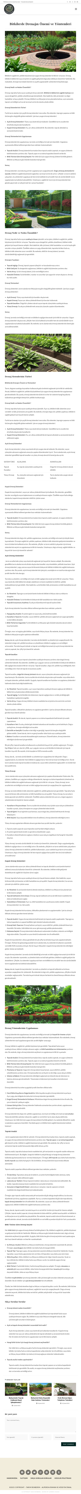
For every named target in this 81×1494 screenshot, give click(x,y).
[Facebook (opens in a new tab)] (70, 2)
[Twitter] (28, 1472)
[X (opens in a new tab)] (67, 2)
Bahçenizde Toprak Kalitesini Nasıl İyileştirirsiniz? (16, 1400)
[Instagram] (40, 1472)
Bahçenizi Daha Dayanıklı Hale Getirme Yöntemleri (40, 1399)
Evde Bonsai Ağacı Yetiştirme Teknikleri (64, 1399)
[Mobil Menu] (76, 9)
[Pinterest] (46, 1472)
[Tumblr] (58, 1472)
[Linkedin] (52, 1472)
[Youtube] (34, 1472)
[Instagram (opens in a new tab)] (72, 2)
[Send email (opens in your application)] (77, 2)
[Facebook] (22, 1472)
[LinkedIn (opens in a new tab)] (75, 2)
